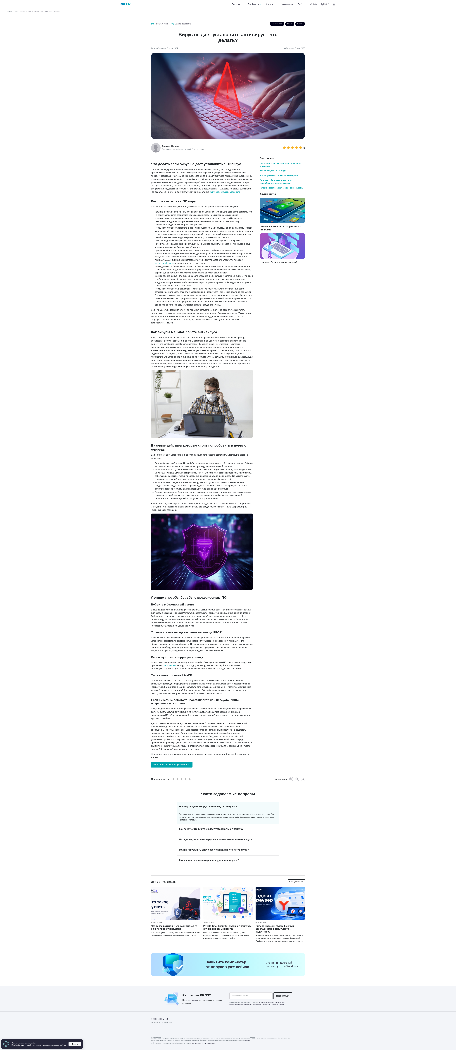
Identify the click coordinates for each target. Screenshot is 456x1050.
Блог (16, 11)
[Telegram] (303, 779)
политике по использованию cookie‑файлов (49, 1045)
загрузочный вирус (164, 263)
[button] (325, 4)
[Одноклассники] (297, 779)
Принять (74, 1044)
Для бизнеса (253, 4)
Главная (9, 11)
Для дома (236, 4)
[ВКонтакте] (291, 779)
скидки (194, 1000)
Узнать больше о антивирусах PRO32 (171, 764)
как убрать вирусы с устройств (225, 192)
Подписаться (282, 996)
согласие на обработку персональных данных (268, 1004)
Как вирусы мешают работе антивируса (279, 176)
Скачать (270, 4)
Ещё (300, 4)
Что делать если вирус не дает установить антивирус (280, 164)
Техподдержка (287, 4)
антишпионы (169, 665)
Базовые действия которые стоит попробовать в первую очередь (276, 181)
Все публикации (296, 882)
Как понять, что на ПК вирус (273, 171)
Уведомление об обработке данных (204, 1043)
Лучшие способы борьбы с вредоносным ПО (281, 188)
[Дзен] (153, 1029)
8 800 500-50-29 (160, 1019)
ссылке (247, 1040)
